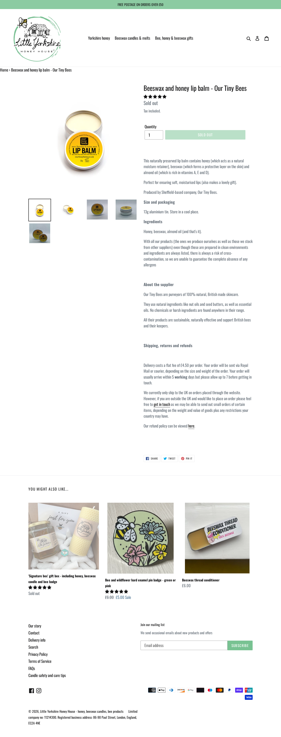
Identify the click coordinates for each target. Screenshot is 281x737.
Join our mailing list (152, 625)
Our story (34, 625)
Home (4, 70)
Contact (33, 632)
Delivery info (36, 640)
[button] (155, 96)
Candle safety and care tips (47, 675)
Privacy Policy (38, 654)
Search (33, 647)
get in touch (162, 404)
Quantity (150, 126)
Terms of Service (39, 661)
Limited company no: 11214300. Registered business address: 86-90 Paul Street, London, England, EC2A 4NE (82, 717)
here (191, 426)
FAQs (31, 668)
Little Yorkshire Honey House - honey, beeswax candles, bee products (81, 711)
